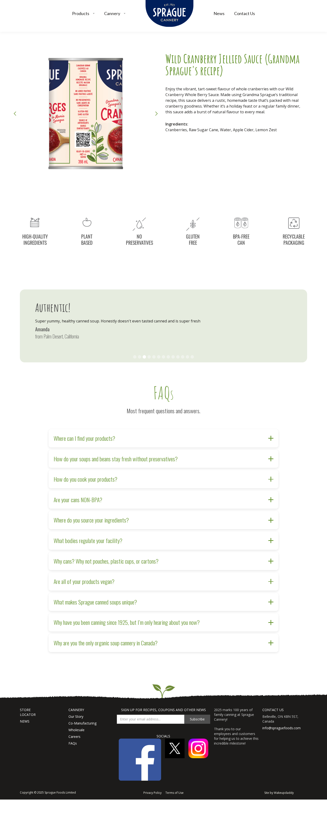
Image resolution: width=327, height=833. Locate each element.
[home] (169, 13)
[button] (83, 13)
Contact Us (244, 13)
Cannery (112, 13)
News (219, 13)
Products (80, 13)
